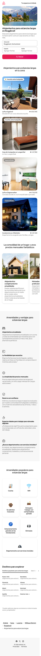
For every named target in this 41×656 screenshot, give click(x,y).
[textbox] (11, 51)
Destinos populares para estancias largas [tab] (15, 571)
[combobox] (20, 44)
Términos (24, 646)
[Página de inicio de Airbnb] (3, 3)
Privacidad (16, 646)
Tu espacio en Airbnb (28, 3)
